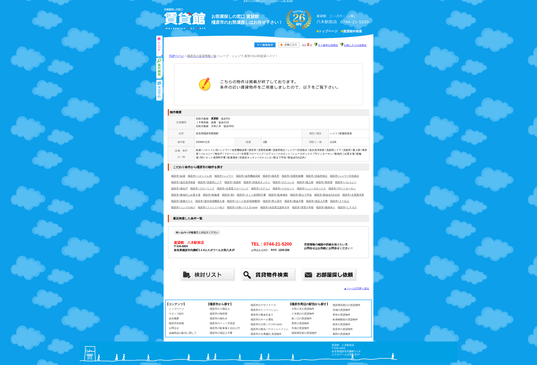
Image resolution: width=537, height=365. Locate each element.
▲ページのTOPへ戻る (356, 288)
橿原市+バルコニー (346, 182)
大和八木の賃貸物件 (303, 308)
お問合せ (174, 328)
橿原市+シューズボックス (311, 188)
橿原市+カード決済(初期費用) (243, 201)
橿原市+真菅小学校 (303, 207)
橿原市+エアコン (260, 188)
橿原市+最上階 (305, 182)
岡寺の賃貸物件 (341, 314)
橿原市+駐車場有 (278, 194)
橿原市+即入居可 (272, 201)
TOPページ (176, 56)
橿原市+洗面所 (232, 182)
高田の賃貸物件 (341, 334)
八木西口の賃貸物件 (303, 313)
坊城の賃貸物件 (341, 309)
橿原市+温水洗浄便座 (183, 182)
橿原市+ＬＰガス (347, 207)
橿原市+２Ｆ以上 (339, 201)
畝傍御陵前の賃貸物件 (345, 319)
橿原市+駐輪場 (211, 194)
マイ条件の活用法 (328, 45)
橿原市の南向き (218, 318)
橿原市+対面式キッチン (257, 182)
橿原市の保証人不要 (221, 332)
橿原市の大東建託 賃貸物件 (266, 334)
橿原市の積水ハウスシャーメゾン (269, 329)
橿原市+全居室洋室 (353, 194)
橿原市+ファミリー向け (211, 207)
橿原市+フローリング (202, 188)
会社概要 (174, 318)
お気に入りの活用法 (355, 45)
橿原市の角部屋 (218, 313)
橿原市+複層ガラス (182, 201)
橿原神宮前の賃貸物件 (304, 332)
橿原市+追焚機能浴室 (248, 176)
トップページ (328, 31)
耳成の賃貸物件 (300, 328)
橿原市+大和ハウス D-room (242, 207)
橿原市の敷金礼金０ (262, 314)
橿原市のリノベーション (264, 309)
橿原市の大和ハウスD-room (266, 324)
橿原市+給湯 (178, 176)
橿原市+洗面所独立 (316, 176)
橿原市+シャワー (223, 176)
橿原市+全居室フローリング (233, 188)
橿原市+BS (228, 194)
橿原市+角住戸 (179, 188)
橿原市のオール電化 (262, 319)
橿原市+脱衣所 (271, 176)
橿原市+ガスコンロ (283, 182)
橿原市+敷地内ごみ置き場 (185, 194)
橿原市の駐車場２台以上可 (225, 328)
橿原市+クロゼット (283, 188)
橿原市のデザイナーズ (263, 305)
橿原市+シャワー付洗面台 (344, 176)
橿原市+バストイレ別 (200, 176)
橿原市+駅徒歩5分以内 (327, 194)
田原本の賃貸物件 (343, 329)
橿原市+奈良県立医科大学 (274, 207)
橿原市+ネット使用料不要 (251, 194)
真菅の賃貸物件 (300, 323)
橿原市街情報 (176, 323)
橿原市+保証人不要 (317, 201)
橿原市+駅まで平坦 (301, 194)
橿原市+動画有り (325, 207)
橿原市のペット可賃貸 (222, 323)
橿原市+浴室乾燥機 (292, 176)
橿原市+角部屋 (324, 182)
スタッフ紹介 (176, 313)
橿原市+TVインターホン (342, 188)
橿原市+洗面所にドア (210, 182)
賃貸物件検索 (352, 31)
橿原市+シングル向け (183, 207)
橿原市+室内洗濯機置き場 (209, 201)
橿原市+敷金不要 (294, 201)
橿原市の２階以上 (220, 308)
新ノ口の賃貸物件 (302, 318)
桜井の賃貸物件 (341, 324)
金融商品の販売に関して (183, 332)
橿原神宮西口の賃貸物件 (346, 305)
